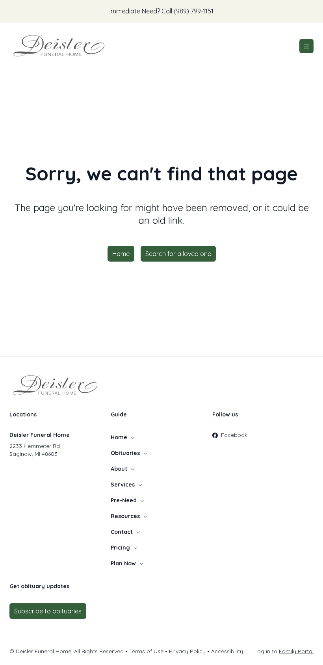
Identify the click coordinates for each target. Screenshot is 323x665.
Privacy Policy (187, 651)
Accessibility (227, 651)
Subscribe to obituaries (48, 611)
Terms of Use (146, 651)
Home (121, 254)
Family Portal (296, 651)
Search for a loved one (178, 254)
